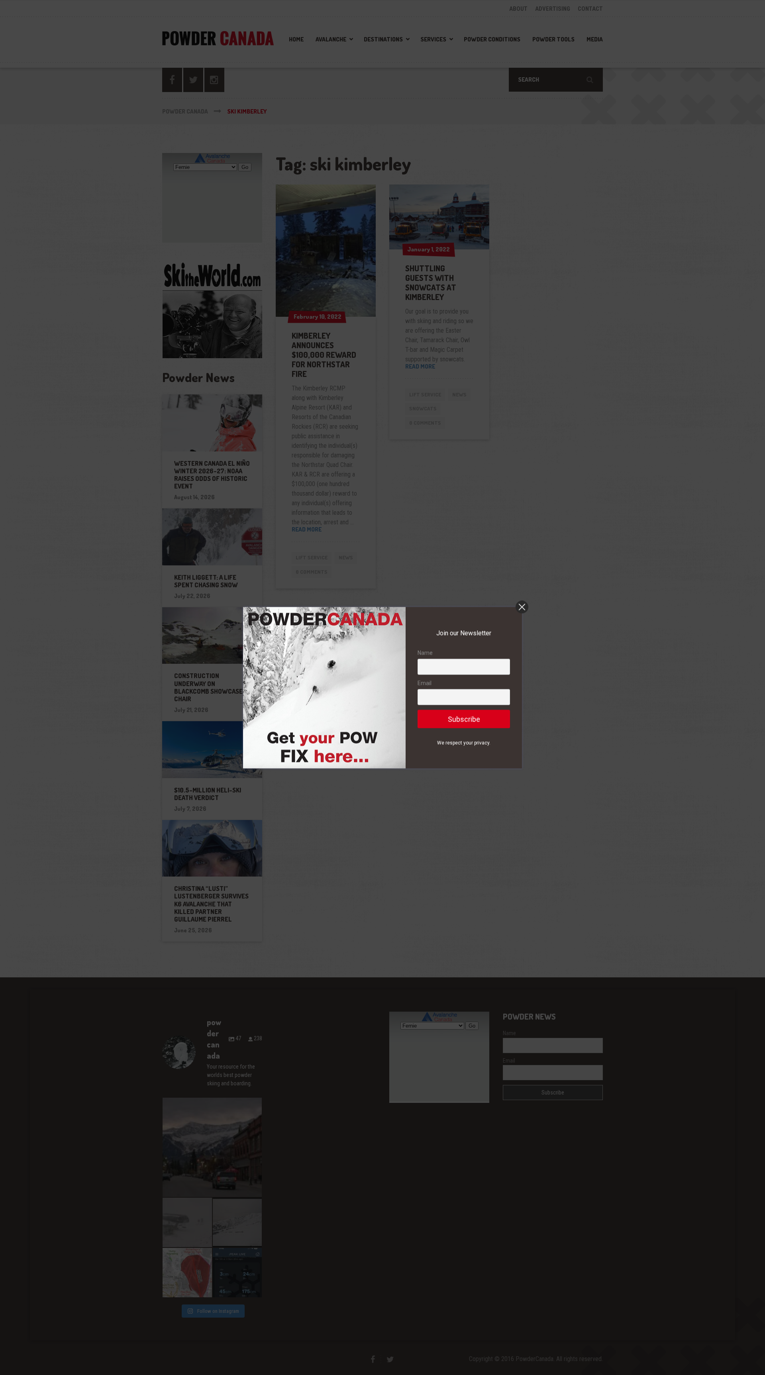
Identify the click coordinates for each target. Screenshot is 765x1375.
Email (425, 683)
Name (425, 652)
